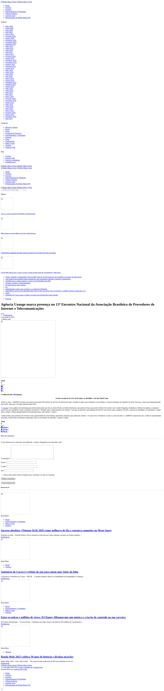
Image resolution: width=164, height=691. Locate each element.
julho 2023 (9, 88)
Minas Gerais (10, 143)
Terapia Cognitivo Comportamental (17, 283)
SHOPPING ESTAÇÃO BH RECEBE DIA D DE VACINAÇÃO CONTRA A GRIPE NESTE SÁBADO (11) (45, 291)
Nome (4, 462)
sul (6, 287)
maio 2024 (9, 74)
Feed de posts (10, 158)
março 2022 (9, 111)
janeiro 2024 (9, 80)
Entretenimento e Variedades (15, 135)
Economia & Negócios (13, 133)
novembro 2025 (11, 42)
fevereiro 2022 (10, 113)
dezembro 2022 (10, 100)
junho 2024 (9, 72)
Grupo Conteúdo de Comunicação (30, 667)
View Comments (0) (8, 483)
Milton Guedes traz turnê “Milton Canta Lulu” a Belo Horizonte (18, 233)
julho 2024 (9, 70)
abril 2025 (8, 52)
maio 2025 (9, 50)
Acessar (8, 156)
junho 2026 (9, 28)
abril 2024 (8, 76)
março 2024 (9, 78)
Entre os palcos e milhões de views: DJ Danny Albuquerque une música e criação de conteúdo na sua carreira (63, 617)
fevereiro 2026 (10, 36)
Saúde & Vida (10, 147)
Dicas (7, 131)
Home (7, 6)
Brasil (7, 129)
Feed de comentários (12, 160)
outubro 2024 (10, 64)
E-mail (4, 466)
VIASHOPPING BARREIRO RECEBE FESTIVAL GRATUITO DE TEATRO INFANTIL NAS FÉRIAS (28, 253)
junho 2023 (9, 90)
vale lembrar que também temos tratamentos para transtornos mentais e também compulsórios (38, 279)
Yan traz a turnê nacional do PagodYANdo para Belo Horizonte (18, 213)
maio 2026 (9, 30)
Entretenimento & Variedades (15, 12)
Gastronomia (9, 141)
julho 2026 (9, 26)
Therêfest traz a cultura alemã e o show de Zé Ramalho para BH (28, 281)
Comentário (5, 458)
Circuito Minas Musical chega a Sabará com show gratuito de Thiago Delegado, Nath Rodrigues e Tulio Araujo (31, 272)
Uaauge (5, 408)
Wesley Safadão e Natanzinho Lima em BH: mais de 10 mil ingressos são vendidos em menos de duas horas (43, 277)
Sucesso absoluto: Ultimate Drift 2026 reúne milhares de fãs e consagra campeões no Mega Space (56, 530)
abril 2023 (8, 94)
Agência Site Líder (20, 669)
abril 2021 (8, 119)
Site (2, 471)
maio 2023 (9, 92)
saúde (7, 293)
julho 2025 (9, 46)
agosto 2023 (9, 86)
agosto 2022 (9, 102)
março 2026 (9, 34)
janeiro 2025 (9, 58)
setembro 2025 (10, 44)
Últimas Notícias (11, 14)
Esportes (8, 10)
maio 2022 (9, 109)
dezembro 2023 (10, 82)
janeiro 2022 (9, 115)
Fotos (7, 139)
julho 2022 (9, 104)
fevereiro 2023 (10, 98)
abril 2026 (8, 32)
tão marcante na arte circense (15, 285)
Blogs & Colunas (11, 127)
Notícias (8, 8)
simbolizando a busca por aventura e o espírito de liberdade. (26, 289)
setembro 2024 (10, 66)
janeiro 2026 (9, 38)
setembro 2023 (10, 84)
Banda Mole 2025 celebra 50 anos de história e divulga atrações (37, 656)
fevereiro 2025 (10, 56)
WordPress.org (10, 162)
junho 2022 (9, 106)
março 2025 (9, 54)
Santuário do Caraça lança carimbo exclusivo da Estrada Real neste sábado (31, 295)
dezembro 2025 (10, 40)
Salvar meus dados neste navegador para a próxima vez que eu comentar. (29, 475)
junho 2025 (9, 48)
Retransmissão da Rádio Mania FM (17, 18)
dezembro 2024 (10, 60)
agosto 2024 (9, 68)
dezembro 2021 (10, 117)
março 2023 (9, 96)
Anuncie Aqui (10, 16)
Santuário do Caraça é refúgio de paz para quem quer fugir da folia (39, 571)
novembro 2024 (11, 62)
